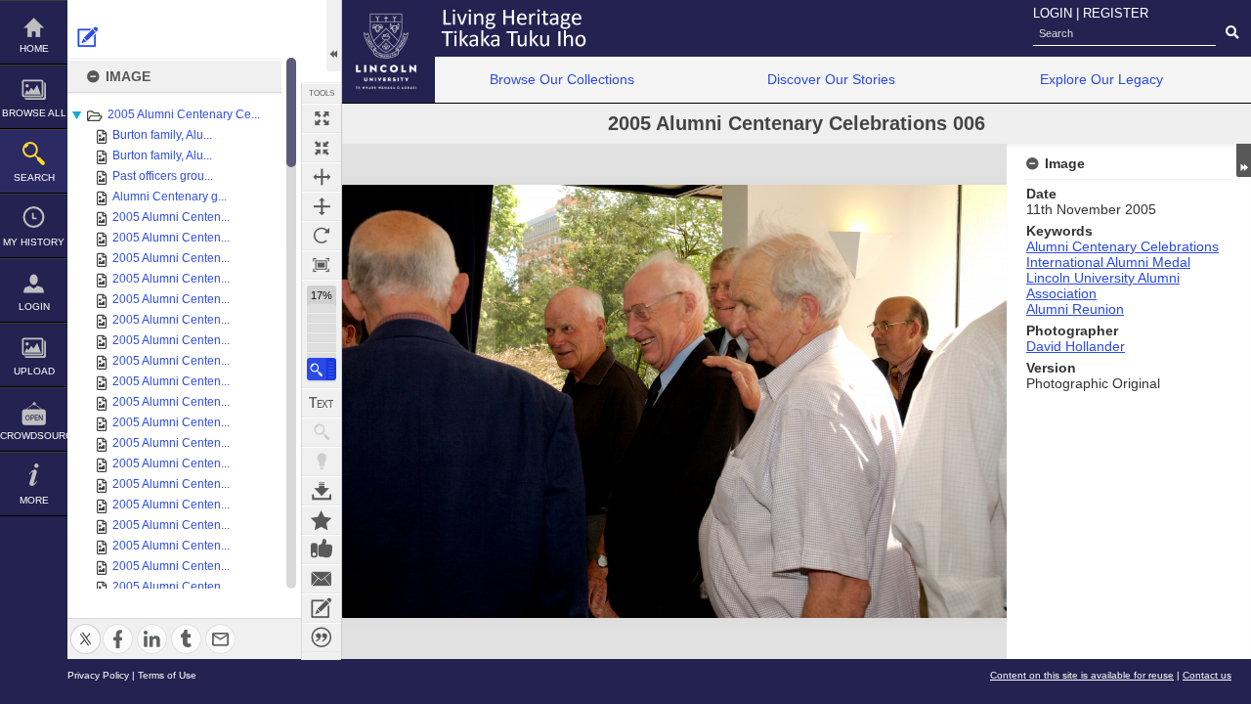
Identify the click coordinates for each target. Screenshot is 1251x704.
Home (34, 48)
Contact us (1207, 675)
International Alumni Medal (1108, 262)
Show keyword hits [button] (321, 432)
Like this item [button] (321, 549)
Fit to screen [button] (321, 147)
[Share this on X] (85, 627)
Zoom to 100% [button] (321, 265)
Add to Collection (321, 520)
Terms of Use (167, 675)
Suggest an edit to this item (88, 37)
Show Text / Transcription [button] (321, 403)
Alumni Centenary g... (169, 196)
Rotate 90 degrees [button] (321, 235)
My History (34, 242)
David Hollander (1075, 346)
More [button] (34, 500)
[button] (321, 369)
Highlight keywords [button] (321, 461)
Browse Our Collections (562, 79)
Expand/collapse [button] (1243, 160)
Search (34, 177)
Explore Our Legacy (1101, 79)
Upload (34, 371)
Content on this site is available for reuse (1082, 675)
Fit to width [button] (321, 177)
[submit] (1232, 33)
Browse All (34, 113)
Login (34, 306)
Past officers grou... (162, 176)
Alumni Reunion (1075, 309)
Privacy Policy (98, 675)
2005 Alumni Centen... (171, 217)
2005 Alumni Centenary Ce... (184, 114)
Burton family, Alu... (162, 135)
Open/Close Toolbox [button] (333, 35)
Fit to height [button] (321, 206)
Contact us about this (321, 579)
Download (321, 491)
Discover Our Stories (831, 79)
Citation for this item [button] (321, 637)
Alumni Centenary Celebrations (1122, 246)
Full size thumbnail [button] (321, 118)
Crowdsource (33, 435)
